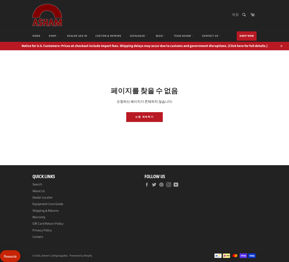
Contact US (210, 36)
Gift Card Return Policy (48, 223)
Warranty (38, 217)
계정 (235, 14)
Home (36, 36)
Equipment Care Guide (47, 204)
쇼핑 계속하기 (144, 117)
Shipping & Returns (45, 210)
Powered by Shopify (81, 255)
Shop (53, 36)
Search (37, 184)
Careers (37, 237)
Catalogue (138, 36)
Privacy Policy (42, 230)
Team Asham (183, 36)
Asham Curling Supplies (55, 255)
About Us (38, 191)
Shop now (246, 36)
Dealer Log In (77, 36)
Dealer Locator (42, 197)
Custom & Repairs (108, 36)
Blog (160, 36)
